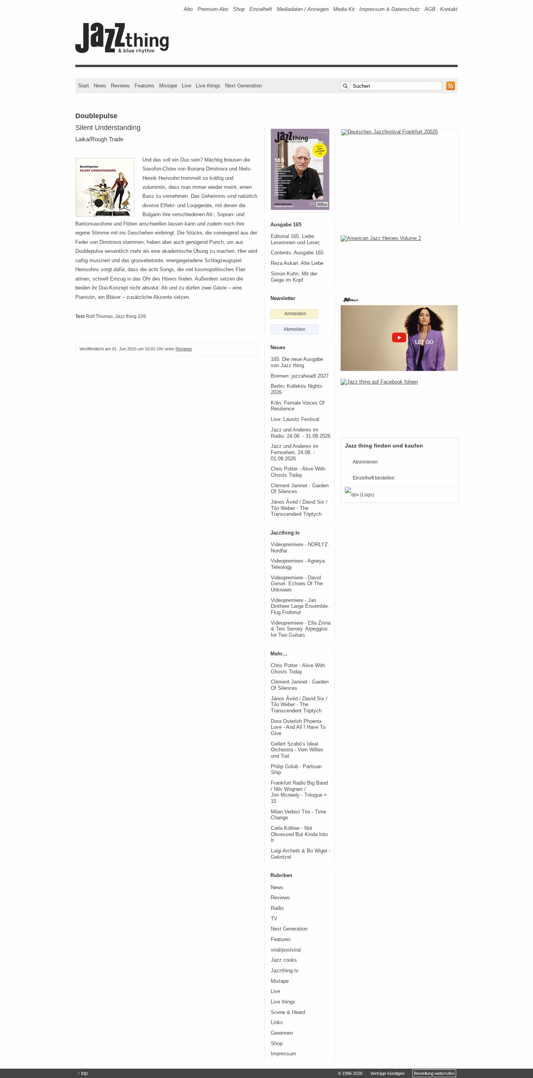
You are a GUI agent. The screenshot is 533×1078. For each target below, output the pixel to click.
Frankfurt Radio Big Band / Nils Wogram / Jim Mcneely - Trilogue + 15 (299, 792)
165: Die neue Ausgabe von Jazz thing (297, 362)
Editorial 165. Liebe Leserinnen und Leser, (295, 239)
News (100, 86)
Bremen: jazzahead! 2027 (300, 376)
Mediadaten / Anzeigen (303, 9)
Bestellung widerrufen (434, 1073)
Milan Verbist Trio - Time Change (298, 815)
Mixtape (168, 86)
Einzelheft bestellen (373, 478)
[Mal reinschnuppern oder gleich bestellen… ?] (399, 260)
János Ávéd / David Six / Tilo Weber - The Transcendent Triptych (299, 508)
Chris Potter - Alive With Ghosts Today (298, 472)
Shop (239, 9)
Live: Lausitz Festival (295, 419)
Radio (277, 908)
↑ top (83, 1073)
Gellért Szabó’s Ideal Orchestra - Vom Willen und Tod (297, 750)
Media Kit (344, 9)
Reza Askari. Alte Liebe (297, 263)
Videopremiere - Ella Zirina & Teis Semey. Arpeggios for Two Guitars (300, 629)
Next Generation (243, 86)
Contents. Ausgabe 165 (297, 253)
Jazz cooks (284, 960)
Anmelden (295, 313)
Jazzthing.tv (284, 970)
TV (274, 919)
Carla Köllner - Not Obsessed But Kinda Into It (299, 834)
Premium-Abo (212, 9)
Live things (208, 86)
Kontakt (449, 9)
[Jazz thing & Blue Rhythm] (124, 52)
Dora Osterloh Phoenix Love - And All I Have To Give (298, 727)
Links (277, 1022)
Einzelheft (260, 9)
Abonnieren (365, 462)
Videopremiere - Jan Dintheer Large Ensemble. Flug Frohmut (300, 606)
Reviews (120, 86)
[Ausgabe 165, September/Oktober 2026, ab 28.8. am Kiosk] (300, 169)
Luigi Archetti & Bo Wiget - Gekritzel (300, 854)
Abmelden (295, 329)
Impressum (283, 1054)
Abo (188, 9)
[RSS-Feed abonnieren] (450, 86)
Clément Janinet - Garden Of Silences (300, 489)
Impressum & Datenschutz (389, 9)
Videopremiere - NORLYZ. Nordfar (300, 548)
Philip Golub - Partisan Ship (296, 770)
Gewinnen (282, 1033)
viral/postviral (286, 950)
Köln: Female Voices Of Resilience (298, 406)
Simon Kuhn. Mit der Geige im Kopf (294, 277)
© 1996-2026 (350, 1073)
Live (186, 86)
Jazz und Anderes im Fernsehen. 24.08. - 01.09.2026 (294, 452)
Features (145, 86)
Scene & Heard (288, 1012)
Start (83, 86)
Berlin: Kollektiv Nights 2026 (296, 389)
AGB (430, 9)
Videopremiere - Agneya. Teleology (298, 564)
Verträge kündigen (387, 1073)
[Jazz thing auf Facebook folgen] (399, 404)
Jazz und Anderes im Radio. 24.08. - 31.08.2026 (300, 433)
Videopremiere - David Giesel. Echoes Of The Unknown (297, 584)
